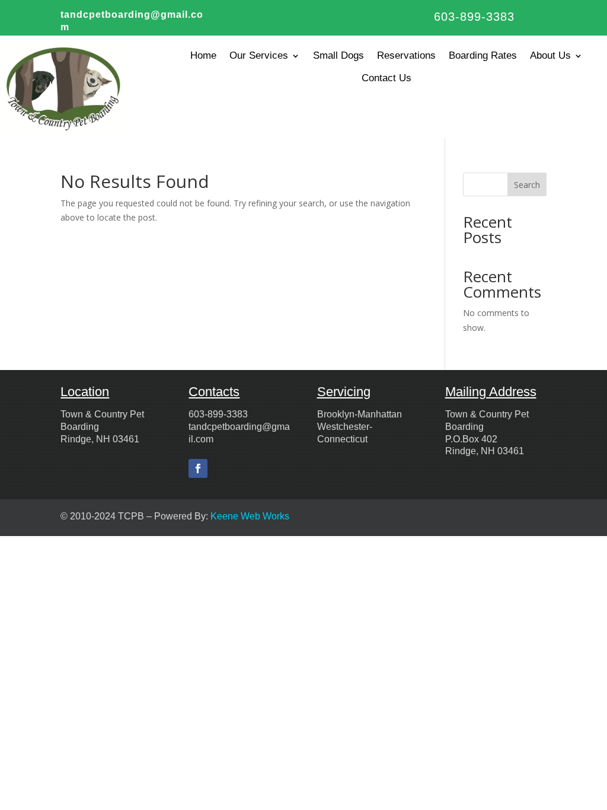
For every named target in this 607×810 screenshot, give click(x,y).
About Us (550, 55)
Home (203, 55)
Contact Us (386, 78)
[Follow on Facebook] (198, 468)
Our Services (258, 55)
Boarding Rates (483, 55)
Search (527, 184)
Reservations (406, 55)
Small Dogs (338, 55)
